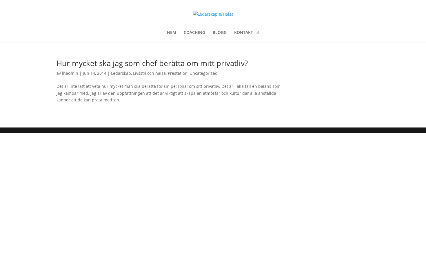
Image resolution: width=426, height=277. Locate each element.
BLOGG (220, 32)
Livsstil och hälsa (149, 73)
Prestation (177, 73)
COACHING (194, 32)
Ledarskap (121, 73)
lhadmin (70, 73)
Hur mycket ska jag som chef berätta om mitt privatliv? (152, 63)
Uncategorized (204, 73)
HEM (171, 32)
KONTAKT (243, 32)
